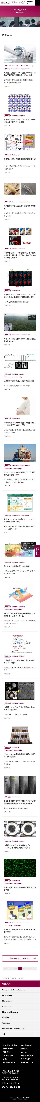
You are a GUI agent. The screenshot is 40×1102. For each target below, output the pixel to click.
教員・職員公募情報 (10, 1045)
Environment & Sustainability (13, 1028)
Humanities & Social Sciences (13, 990)
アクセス (16, 1083)
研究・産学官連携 (27, 1055)
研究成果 (6, 984)
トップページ (5, 978)
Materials (5, 1017)
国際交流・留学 (8, 1048)
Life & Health (7, 1001)
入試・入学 (6, 1052)
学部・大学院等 (26, 1045)
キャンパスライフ (9, 1062)
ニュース (14, 978)
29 (24, 969)
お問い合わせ (7, 1083)
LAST (36, 968)
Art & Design (7, 995)
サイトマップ (25, 1059)
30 (28, 969)
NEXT (32, 968)
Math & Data (6, 1006)
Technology (6, 1023)
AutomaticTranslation (37, 551)
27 (16, 969)
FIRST (4, 968)
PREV (8, 968)
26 (12, 969)
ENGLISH (30, 3)
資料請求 (24, 1048)
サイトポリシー (8, 1055)
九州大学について (27, 1062)
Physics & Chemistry (10, 1012)
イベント (6, 1059)
